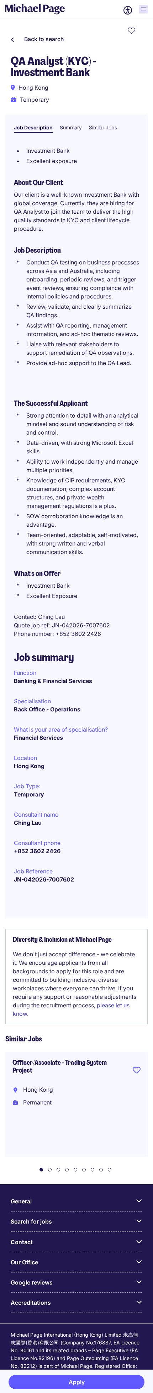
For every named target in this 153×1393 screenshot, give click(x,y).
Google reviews (32, 1282)
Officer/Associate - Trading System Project (59, 1066)
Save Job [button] (137, 1071)
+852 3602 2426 (37, 851)
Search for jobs (31, 1221)
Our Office (24, 1262)
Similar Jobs (103, 127)
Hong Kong (29, 766)
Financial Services (38, 737)
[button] (37, 39)
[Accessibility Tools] (127, 10)
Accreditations (31, 1302)
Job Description (33, 127)
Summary (71, 127)
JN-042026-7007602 (44, 879)
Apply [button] (77, 1382)
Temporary (29, 794)
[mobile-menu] (143, 9)
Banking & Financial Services (53, 680)
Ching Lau (28, 822)
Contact (22, 1242)
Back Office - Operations (47, 709)
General (21, 1201)
